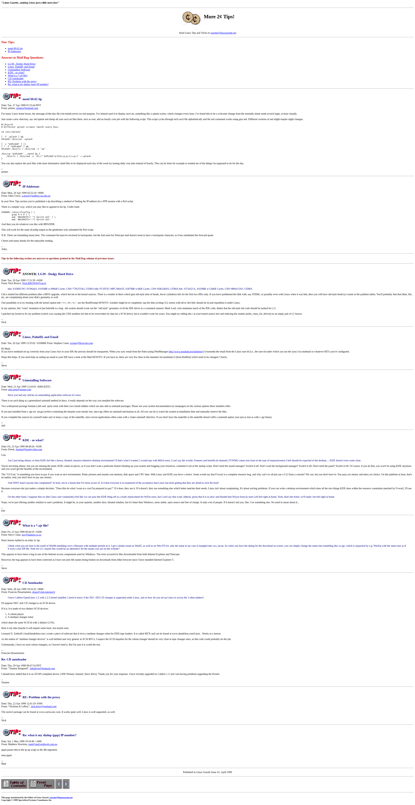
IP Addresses (14, 51)
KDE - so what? (16, 72)
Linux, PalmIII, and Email (21, 66)
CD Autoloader (16, 78)
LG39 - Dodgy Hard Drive (22, 63)
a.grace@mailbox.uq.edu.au (36, 195)
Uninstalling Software (19, 69)
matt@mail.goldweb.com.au (42, 744)
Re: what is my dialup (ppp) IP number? (28, 84)
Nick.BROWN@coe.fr (34, 283)
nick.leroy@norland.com (43, 706)
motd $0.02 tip (15, 48)
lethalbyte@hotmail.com (42, 668)
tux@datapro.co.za (31, 534)
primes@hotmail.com (27, 108)
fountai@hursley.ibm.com (29, 449)
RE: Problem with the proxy (22, 81)
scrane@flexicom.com (81, 343)
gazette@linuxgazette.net (223, 32)
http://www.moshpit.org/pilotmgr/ (186, 351)
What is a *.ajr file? (18, 75)
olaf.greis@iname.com (19, 389)
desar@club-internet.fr (43, 592)
